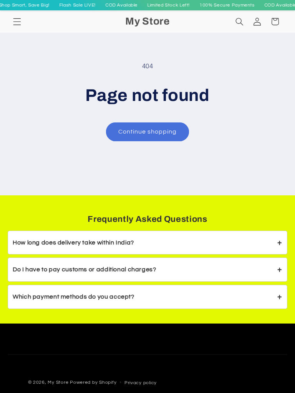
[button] (17, 21)
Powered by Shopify (93, 382)
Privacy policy (140, 383)
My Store (58, 382)
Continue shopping (147, 132)
